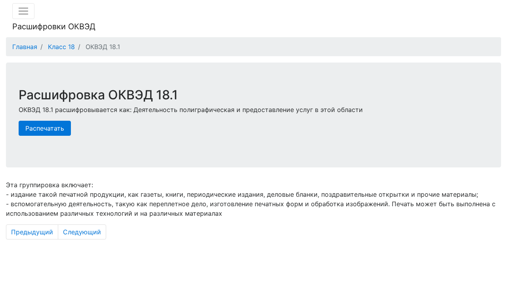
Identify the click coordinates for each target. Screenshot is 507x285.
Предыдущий (32, 232)
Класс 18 (61, 47)
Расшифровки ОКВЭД (53, 26)
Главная (24, 47)
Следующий (82, 232)
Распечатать (44, 128)
